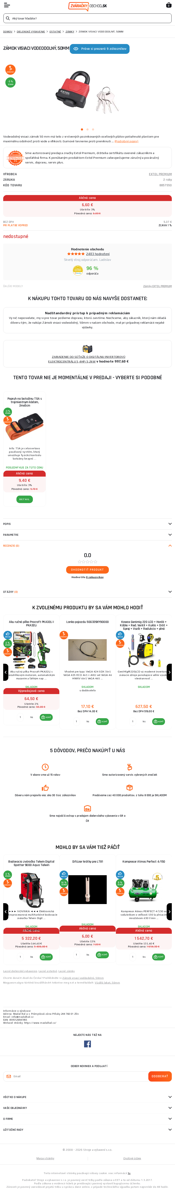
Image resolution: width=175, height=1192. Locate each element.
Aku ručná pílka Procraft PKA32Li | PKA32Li (31, 624)
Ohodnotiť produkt (87, 570)
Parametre (10, 535)
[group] (31, 672)
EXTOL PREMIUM (160, 174)
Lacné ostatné (48, 971)
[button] (46, 717)
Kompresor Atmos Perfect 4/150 (143, 861)
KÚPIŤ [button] (48, 717)
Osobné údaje (132, 1158)
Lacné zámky (66, 971)
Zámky (70, 31)
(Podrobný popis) (127, 141)
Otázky (10, 592)
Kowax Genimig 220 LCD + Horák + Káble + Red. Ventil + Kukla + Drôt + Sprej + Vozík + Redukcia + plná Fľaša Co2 (144, 627)
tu (129, 1173)
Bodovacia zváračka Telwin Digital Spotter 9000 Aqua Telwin (31, 863)
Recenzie (11, 546)
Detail (24, 499)
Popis (7, 524)
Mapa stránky (45, 1158)
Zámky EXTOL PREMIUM (157, 286)
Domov (7, 31)
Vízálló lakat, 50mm (107, 982)
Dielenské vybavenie (31, 31)
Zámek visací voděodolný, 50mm (83, 977)
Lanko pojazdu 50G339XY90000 (87, 622)
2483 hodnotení (98, 254)
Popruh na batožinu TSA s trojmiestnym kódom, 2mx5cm (24, 402)
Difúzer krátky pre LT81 (87, 861)
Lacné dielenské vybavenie (20, 971)
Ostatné (55, 31)
